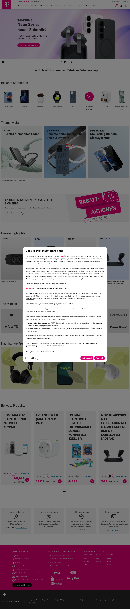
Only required (87, 358)
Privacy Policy (30, 352)
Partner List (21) (48, 352)
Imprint (39, 352)
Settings (33, 358)
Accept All (99, 358)
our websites (68, 296)
